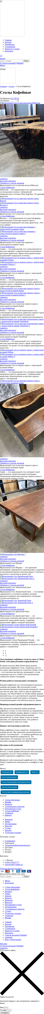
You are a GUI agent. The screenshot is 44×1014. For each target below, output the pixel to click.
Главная (3, 86)
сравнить (8, 937)
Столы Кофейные (7, 187)
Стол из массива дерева (9, 777)
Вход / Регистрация (13, 940)
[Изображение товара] (22, 205)
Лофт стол (35, 772)
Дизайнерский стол (22, 772)
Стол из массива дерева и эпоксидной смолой (16, 782)
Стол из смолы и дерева (9, 787)
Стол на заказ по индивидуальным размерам (15, 792)
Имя (2, 1007)
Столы (11, 86)
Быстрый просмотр (8, 181)
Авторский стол (7, 772)
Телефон (4, 1010)
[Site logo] (12, 36)
